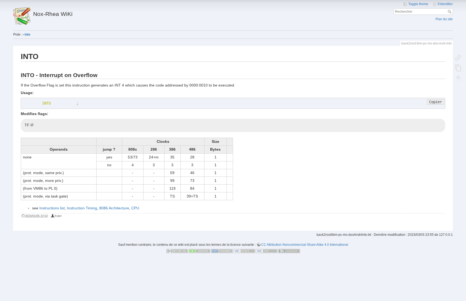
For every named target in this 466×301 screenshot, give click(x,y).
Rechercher (450, 11)
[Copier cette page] (458, 68)
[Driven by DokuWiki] (289, 251)
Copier (435, 102)
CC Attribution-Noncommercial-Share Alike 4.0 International (304, 245)
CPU (135, 208)
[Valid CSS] (266, 251)
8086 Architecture (114, 208)
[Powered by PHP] (222, 251)
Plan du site (444, 19)
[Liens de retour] (458, 57)
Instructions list (52, 208)
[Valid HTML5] (244, 251)
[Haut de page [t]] (458, 78)
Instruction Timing (82, 208)
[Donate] (199, 251)
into (27, 34)
